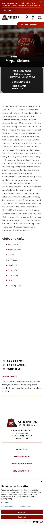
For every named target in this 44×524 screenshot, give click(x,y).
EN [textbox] (33, 19)
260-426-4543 (22, 71)
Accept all (22, 512)
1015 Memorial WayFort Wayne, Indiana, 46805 (22, 75)
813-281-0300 (9, 376)
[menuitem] (22, 449)
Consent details (7, 506)
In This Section (29, 25)
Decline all (22, 517)
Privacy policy (25, 506)
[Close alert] (40, 3)
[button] (33, 19)
